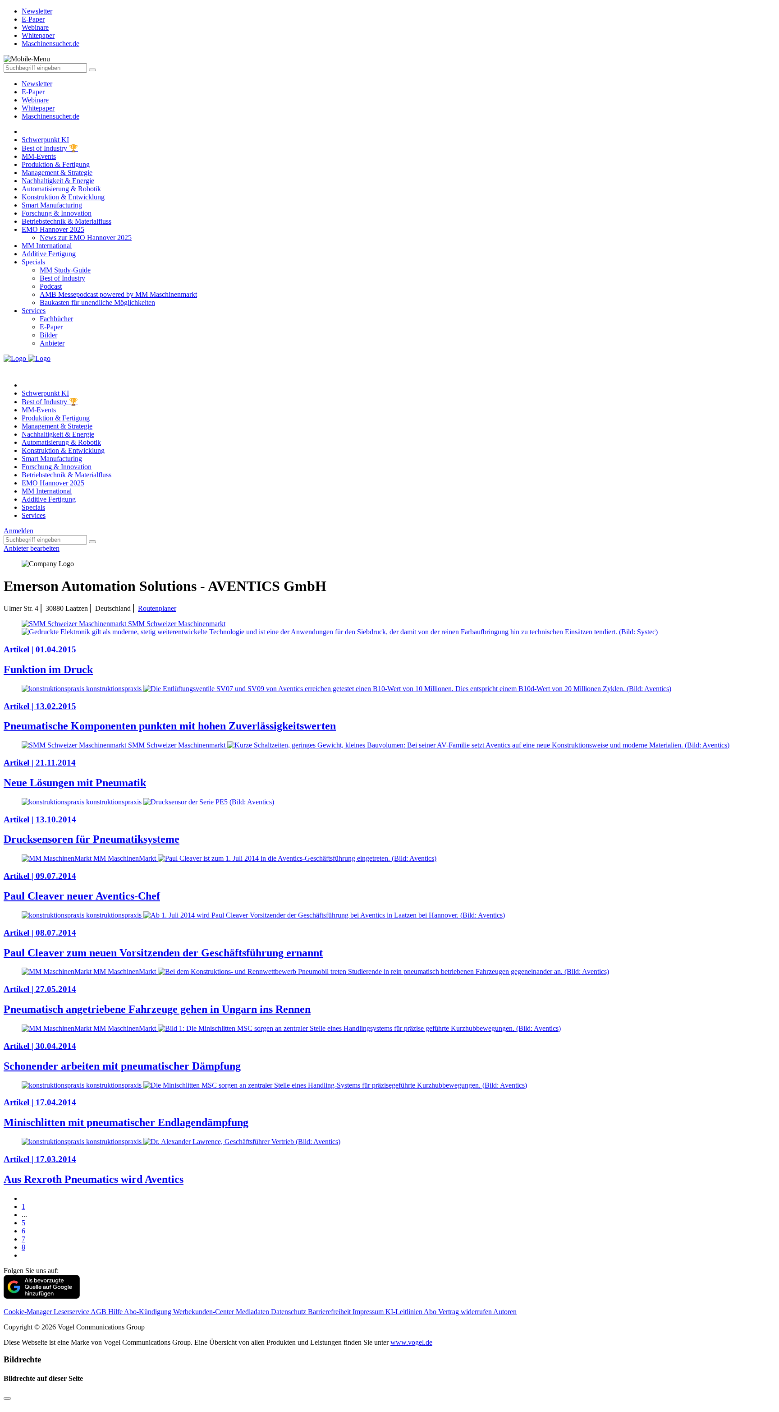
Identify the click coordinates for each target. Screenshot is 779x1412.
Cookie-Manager (29, 1311)
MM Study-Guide (65, 270)
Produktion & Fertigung (56, 164)
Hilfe (116, 1311)
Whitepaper (38, 108)
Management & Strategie (57, 172)
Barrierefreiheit (330, 1311)
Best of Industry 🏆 (50, 148)
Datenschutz (289, 1311)
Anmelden (18, 531)
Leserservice (72, 1311)
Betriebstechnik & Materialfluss (66, 221)
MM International (47, 245)
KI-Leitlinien (404, 1311)
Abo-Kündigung (148, 1311)
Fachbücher (56, 319)
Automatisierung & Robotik (61, 189)
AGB (99, 1311)
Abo (431, 1311)
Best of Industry (62, 278)
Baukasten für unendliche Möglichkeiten (97, 302)
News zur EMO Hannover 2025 (86, 237)
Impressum (369, 1311)
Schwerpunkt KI (45, 139)
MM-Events (39, 156)
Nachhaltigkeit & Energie (58, 181)
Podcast (51, 286)
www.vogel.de (411, 1342)
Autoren (505, 1311)
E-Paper (33, 92)
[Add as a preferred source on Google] (42, 1296)
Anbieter (52, 343)
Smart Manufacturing (52, 205)
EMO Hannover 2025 (53, 229)
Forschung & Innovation (57, 213)
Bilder (48, 335)
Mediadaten (253, 1311)
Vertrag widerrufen (465, 1311)
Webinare (35, 100)
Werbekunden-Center (204, 1311)
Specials (33, 262)
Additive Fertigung (49, 254)
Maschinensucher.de (50, 116)
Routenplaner (157, 608)
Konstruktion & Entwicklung (63, 197)
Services (34, 310)
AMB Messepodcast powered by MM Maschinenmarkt (118, 294)
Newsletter (37, 84)
